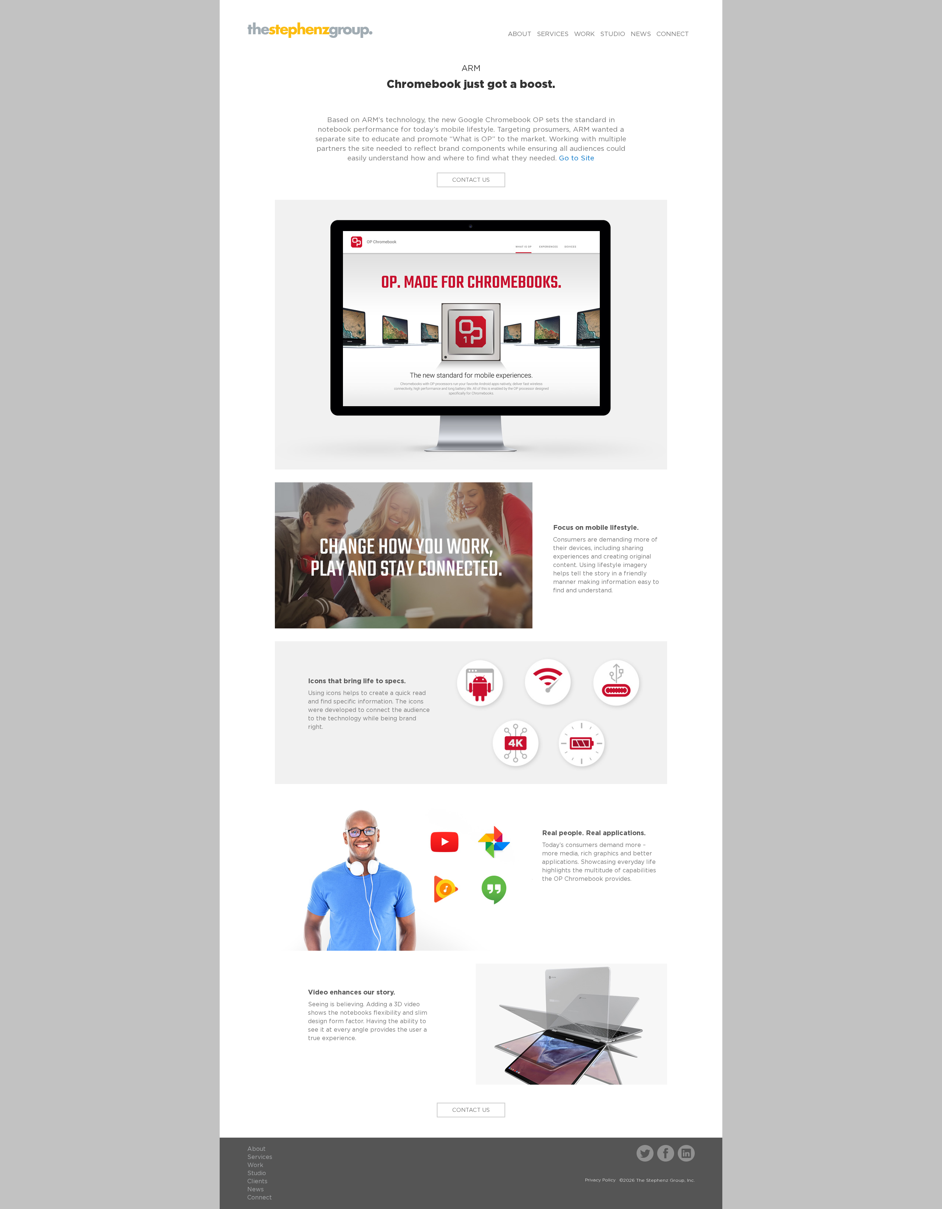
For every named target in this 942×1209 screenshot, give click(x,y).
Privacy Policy (600, 1180)
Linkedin (688, 1148)
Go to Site (576, 158)
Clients (257, 1181)
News (641, 34)
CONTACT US (471, 179)
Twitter (646, 1148)
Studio (612, 34)
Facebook (670, 1148)
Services (553, 34)
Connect (672, 34)
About (519, 34)
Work (584, 34)
